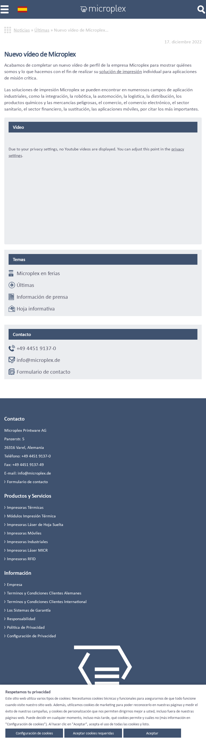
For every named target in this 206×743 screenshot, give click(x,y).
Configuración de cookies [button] (34, 733)
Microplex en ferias (38, 273)
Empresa (14, 584)
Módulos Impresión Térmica (31, 515)
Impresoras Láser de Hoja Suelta (35, 524)
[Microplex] (103, 9)
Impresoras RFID (21, 558)
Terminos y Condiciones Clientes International (47, 601)
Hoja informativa (36, 308)
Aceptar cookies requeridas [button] (93, 733)
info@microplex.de (38, 360)
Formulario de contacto (43, 372)
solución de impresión (120, 71)
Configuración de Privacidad (31, 635)
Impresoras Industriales (27, 541)
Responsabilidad (21, 618)
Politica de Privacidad (26, 627)
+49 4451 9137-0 (36, 348)
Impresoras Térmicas (25, 507)
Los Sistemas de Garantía (29, 610)
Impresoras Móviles (24, 533)
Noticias (22, 30)
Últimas (41, 30)
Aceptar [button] (152, 733)
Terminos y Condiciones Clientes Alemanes (44, 593)
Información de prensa (42, 297)
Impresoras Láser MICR (27, 550)
